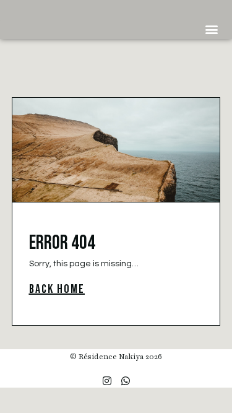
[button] (211, 29)
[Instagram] (107, 381)
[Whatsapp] (126, 381)
